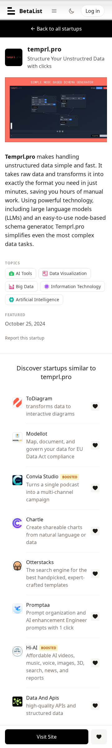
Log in (93, 10)
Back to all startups (59, 28)
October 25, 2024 (25, 323)
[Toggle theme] (71, 11)
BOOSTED (69, 477)
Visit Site (47, 736)
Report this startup (24, 338)
